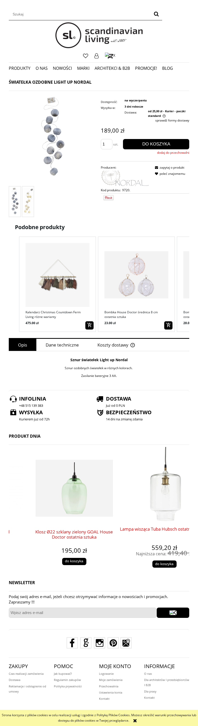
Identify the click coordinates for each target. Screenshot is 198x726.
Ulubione (85, 56)
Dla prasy (150, 691)
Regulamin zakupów (67, 680)
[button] (14, 284)
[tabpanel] (99, 367)
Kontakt (104, 699)
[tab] (22, 345)
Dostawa (14, 680)
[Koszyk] (110, 56)
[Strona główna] (99, 35)
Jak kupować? (63, 674)
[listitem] (57, 284)
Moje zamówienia (110, 680)
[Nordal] (125, 178)
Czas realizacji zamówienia (26, 674)
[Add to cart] (89, 325)
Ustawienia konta (110, 692)
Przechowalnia (108, 686)
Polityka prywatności (68, 686)
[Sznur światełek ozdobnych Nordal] (15, 201)
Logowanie (96, 56)
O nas (148, 674)
